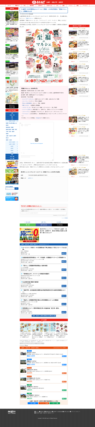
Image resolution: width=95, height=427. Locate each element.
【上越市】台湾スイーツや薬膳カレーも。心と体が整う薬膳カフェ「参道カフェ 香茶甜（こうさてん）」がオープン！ (83, 56)
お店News (40, 5)
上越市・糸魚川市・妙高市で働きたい (29, 244)
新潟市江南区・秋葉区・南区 (11, 129)
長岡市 (7, 133)
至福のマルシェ (29, 18)
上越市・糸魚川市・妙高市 (54, 2)
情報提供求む (48, 411)
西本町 (43, 343)
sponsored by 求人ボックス (44, 244)
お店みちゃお (49, 5)
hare (27, 345)
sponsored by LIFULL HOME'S (60, 347)
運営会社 (42, 411)
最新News (17, 5)
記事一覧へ (43, 222)
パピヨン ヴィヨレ (26, 107)
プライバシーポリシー (75, 411)
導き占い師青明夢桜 (27, 103)
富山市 (7, 137)
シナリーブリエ (26, 111)
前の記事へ (28, 222)
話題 (63, 5)
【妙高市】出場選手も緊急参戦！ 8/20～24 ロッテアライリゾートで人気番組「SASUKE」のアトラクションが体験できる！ (83, 160)
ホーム (37, 411)
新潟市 (7, 125)
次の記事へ (59, 222)
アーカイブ (85, 5)
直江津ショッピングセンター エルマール (27, 343)
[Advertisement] (79, 16)
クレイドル (25, 101)
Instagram (38, 117)
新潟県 (31, 13)
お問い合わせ (66, 411)
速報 (77, 5)
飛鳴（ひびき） (26, 105)
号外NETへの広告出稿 (57, 411)
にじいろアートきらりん (28, 99)
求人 (25, 5)
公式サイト (30, 178)
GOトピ (9, 5)
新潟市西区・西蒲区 (10, 127)
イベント (70, 5)
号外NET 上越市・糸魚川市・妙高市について (45, 412)
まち (57, 5)
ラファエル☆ (25, 113)
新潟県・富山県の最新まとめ (11, 123)
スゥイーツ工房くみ (27, 109)
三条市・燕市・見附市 (10, 131)
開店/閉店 (32, 5)
